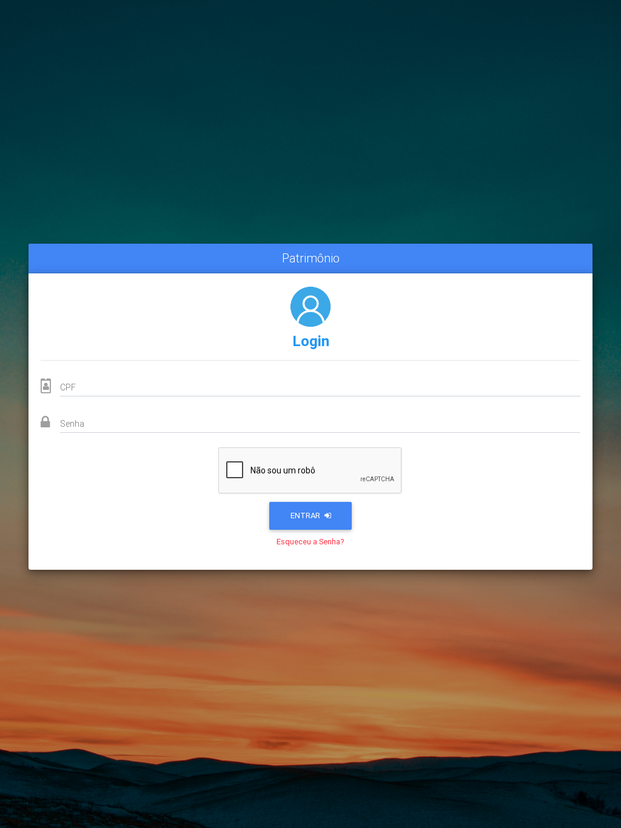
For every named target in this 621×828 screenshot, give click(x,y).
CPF (68, 387)
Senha (72, 423)
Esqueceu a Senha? (310, 541)
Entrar (306, 515)
